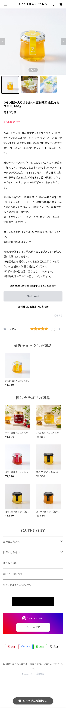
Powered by (29, 674)
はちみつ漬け (10, 563)
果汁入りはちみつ (12, 574)
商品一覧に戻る (33, 601)
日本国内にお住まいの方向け (33, 306)
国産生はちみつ (11, 541)
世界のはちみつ (11, 552)
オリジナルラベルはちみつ (17, 584)
